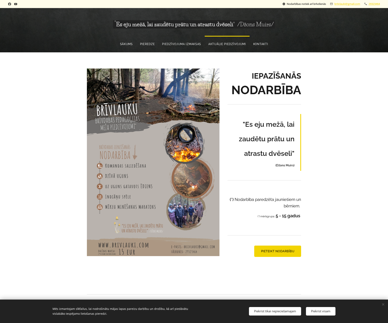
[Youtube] (15, 4)
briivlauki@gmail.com (347, 4)
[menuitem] (126, 44)
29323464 (374, 4)
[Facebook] (9, 4)
